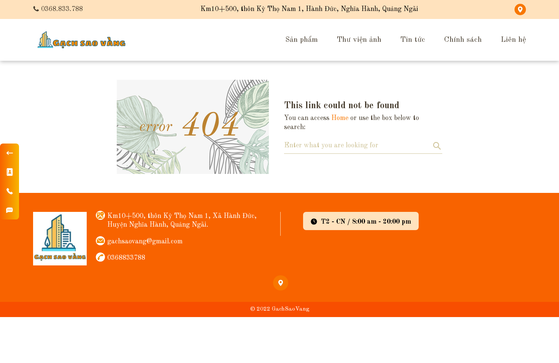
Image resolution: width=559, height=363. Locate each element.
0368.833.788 (62, 9)
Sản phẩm (301, 40)
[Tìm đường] (9, 209)
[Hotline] (9, 191)
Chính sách (463, 40)
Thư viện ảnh (359, 40)
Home (339, 118)
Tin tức (412, 40)
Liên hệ (513, 40)
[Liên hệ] (9, 172)
